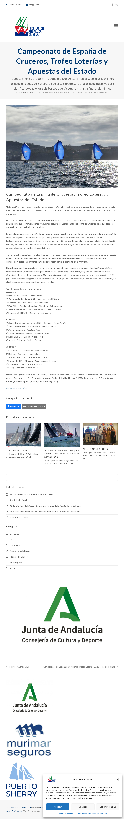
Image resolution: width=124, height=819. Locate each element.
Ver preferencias (108, 807)
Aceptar (58, 807)
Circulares (14, 534)
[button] (117, 779)
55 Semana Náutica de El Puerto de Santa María (32, 494)
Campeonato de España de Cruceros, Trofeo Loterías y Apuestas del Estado (79, 667)
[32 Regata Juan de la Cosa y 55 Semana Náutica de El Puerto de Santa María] (62, 434)
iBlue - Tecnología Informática (34, 811)
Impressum (102, 813)
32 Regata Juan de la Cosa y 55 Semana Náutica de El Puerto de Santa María (62, 453)
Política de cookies (66, 813)
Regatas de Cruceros (20, 556)
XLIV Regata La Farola (95, 448)
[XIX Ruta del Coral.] (23, 434)
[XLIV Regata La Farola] (100, 434)
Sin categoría (16, 562)
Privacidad (35, 807)
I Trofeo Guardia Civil (17, 667)
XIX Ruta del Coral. (16, 450)
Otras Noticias (16, 545)
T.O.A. (13, 568)
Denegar (82, 807)
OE (11, 539)
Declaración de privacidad (85, 813)
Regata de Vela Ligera (20, 551)
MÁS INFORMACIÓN (16, 388)
